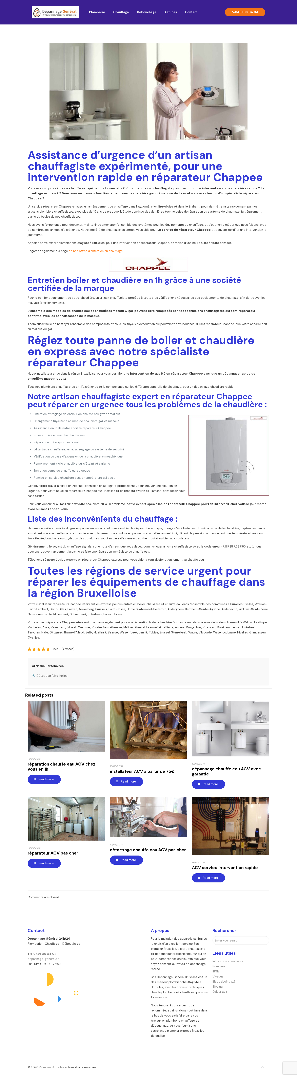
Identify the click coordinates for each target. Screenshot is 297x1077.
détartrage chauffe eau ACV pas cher (148, 850)
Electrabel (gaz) (224, 982)
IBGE (216, 971)
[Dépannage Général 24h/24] (55, 12)
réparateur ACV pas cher (53, 853)
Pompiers (219, 966)
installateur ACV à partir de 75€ (142, 771)
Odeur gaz (220, 992)
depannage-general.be (43, 959)
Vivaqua (218, 976)
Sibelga (218, 987)
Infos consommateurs (228, 961)
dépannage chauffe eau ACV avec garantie (226, 771)
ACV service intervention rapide (225, 867)
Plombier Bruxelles (51, 1067)
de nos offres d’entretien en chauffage (96, 251)
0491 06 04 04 (246, 12)
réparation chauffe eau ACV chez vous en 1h (61, 766)
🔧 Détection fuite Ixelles (49, 676)
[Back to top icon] (262, 1067)
